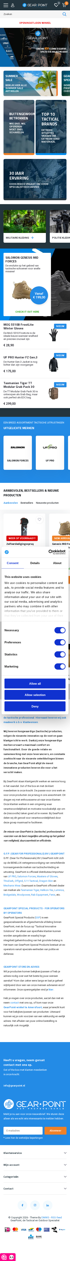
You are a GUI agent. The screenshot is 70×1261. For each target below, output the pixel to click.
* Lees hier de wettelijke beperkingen (23, 1138)
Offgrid (19, 880)
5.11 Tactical (31, 880)
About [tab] (57, 562)
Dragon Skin (46, 880)
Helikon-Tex (46, 890)
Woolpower (23, 894)
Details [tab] (35, 562)
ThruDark (9, 880)
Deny (35, 706)
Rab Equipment (39, 894)
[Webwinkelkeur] (35, 1246)
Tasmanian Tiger (30, 890)
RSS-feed (56, 1217)
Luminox (59, 890)
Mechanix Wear (12, 885)
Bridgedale (10, 894)
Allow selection (35, 695)
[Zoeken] (64, 14)
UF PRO (12, 876)
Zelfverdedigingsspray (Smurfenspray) (20, 546)
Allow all (35, 683)
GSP (37, 917)
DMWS (45, 1217)
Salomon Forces (26, 876)
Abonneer (55, 1130)
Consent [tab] (12, 562)
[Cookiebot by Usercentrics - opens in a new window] (49, 552)
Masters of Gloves (47, 876)
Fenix (52, 894)
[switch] (60, 642)
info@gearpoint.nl (14, 1085)
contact (14, 1002)
